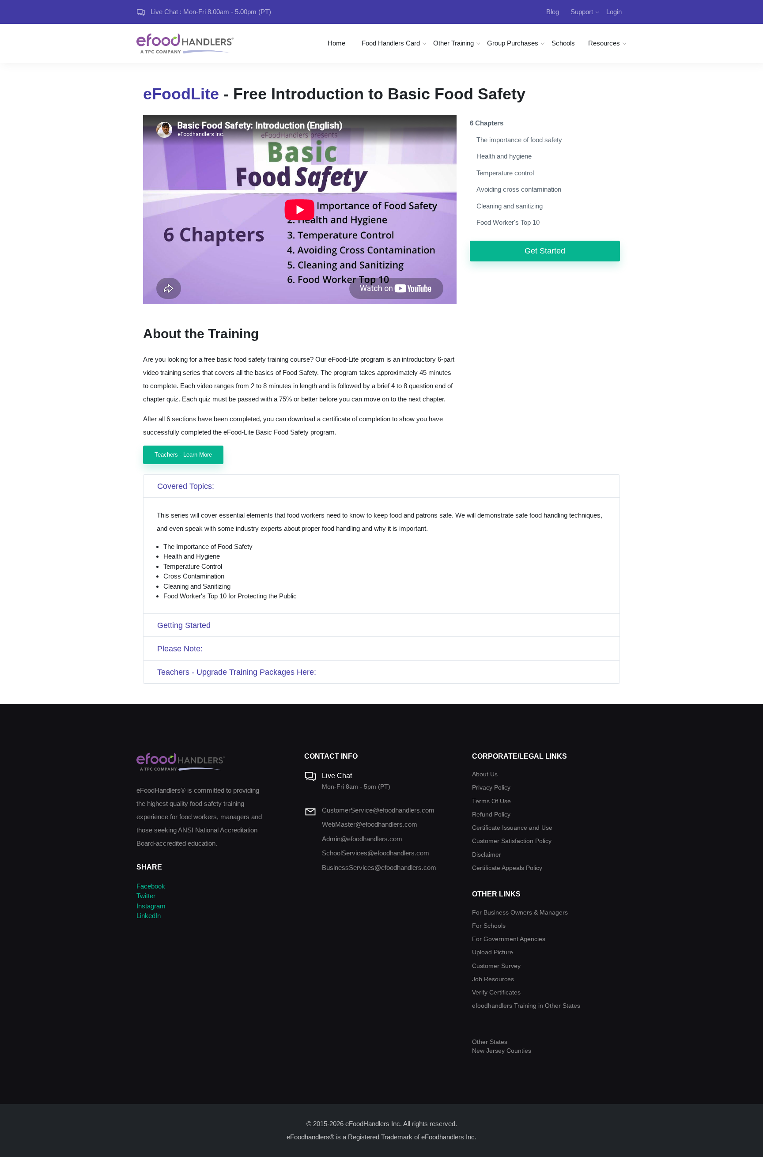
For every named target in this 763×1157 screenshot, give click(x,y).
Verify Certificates (496, 992)
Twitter (145, 896)
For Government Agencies (508, 939)
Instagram (151, 906)
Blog (552, 11)
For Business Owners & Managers (520, 912)
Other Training (453, 43)
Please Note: (180, 648)
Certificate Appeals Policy (507, 868)
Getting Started (184, 625)
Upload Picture (492, 952)
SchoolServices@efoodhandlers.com (375, 853)
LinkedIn (148, 915)
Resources (604, 43)
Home (336, 43)
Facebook (150, 886)
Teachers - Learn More (183, 454)
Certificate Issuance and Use (512, 827)
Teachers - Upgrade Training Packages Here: (236, 672)
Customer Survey (496, 966)
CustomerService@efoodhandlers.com (378, 810)
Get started (545, 250)
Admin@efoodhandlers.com (362, 839)
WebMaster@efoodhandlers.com (369, 824)
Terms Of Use (491, 801)
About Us (485, 774)
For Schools (489, 926)
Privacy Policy (491, 787)
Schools (563, 43)
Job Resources (493, 979)
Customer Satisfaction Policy (511, 841)
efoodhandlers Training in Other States (526, 1005)
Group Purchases (512, 43)
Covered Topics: (185, 486)
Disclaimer (486, 854)
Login (614, 11)
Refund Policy (491, 814)
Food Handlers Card (391, 43)
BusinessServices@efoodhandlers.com (379, 867)
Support (581, 11)
